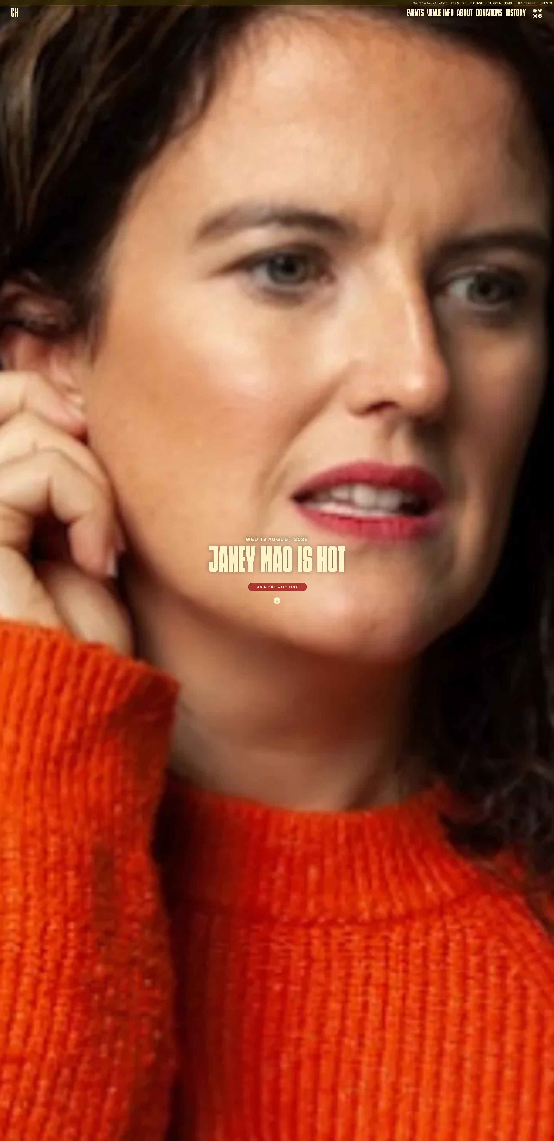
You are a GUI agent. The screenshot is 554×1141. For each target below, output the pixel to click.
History (516, 13)
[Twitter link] (540, 10)
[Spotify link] (540, 16)
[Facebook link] (535, 10)
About (465, 13)
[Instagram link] (535, 16)
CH (14, 13)
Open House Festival (467, 3)
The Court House (500, 3)
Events (415, 13)
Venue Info (440, 13)
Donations (489, 13)
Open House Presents (535, 3)
